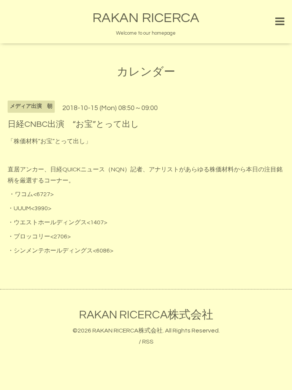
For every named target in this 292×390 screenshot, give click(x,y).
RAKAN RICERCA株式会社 (146, 315)
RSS (148, 342)
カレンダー (146, 72)
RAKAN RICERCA (145, 18)
